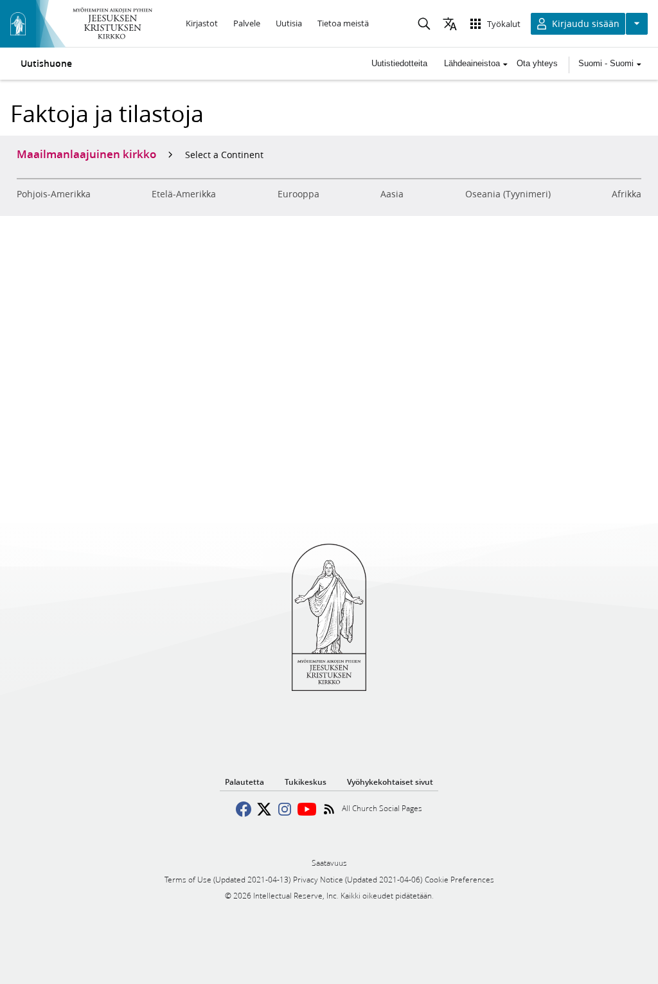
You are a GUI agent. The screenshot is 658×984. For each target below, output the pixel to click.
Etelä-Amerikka (184, 194)
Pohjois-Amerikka (54, 194)
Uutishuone (46, 63)
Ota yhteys (537, 63)
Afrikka (626, 194)
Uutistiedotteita (399, 63)
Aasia (392, 194)
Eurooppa (298, 194)
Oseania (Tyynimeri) (508, 194)
